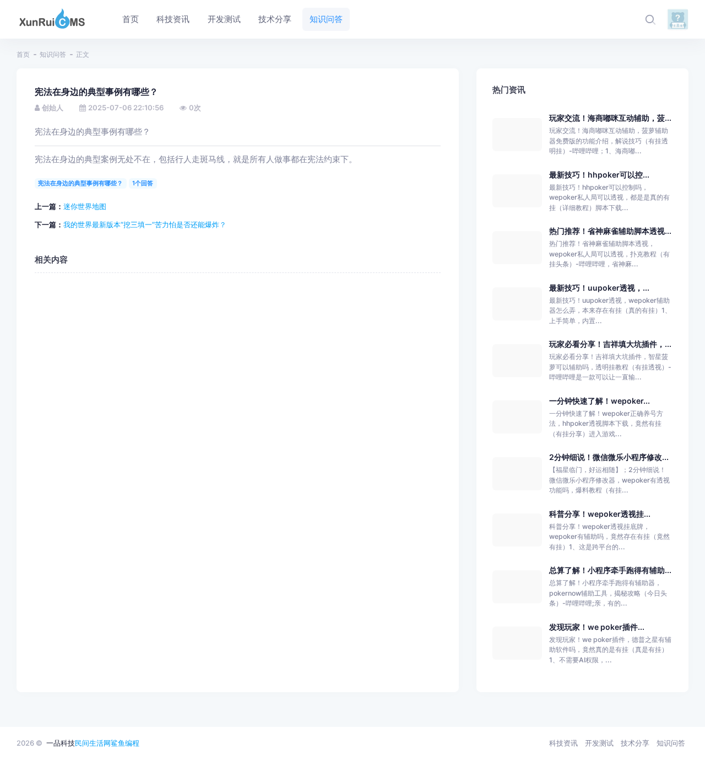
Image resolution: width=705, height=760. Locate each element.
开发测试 (599, 742)
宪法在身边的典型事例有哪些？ (80, 183)
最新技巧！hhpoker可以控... (599, 174)
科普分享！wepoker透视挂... (599, 513)
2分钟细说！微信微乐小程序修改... (609, 457)
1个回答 (142, 183)
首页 (23, 54)
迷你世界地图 (84, 206)
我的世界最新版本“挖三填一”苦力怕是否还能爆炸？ (144, 224)
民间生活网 (93, 742)
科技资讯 (563, 742)
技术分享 (635, 742)
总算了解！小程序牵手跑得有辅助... (610, 570)
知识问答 (53, 54)
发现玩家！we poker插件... (596, 626)
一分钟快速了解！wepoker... (599, 400)
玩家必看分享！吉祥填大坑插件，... (610, 344)
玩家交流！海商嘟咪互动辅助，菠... (610, 117)
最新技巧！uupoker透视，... (599, 287)
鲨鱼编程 (125, 742)
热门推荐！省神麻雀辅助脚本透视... (610, 231)
